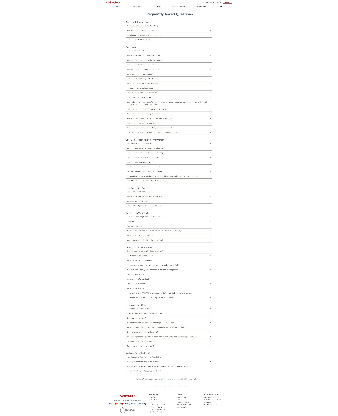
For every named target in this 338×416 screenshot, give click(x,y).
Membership (201, 6)
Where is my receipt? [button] (135, 288)
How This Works (155, 412)
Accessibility (182, 407)
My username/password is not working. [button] (142, 26)
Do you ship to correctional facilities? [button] (141, 341)
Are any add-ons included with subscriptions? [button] (145, 171)
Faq (178, 400)
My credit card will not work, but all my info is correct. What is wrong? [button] (154, 231)
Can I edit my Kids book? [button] (137, 192)
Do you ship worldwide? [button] (136, 318)
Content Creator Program (215, 400)
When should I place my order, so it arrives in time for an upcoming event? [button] (156, 327)
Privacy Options (155, 407)
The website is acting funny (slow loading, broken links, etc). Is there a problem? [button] (158, 366)
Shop (158, 6)
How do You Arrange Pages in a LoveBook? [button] (144, 371)
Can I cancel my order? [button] (136, 274)
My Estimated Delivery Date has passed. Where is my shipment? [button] (153, 270)
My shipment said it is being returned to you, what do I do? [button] (150, 323)
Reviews (152, 397)
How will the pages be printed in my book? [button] (144, 69)
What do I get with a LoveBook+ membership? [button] (145, 148)
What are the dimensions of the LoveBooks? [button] (144, 60)
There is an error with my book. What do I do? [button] (145, 251)
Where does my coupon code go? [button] (140, 235)
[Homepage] (113, 2)
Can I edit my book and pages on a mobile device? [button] (147, 109)
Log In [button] (219, 2)
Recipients (137, 6)
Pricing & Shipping (179, 6)
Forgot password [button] (184, 402)
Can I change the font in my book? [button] (140, 65)
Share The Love (210, 404)
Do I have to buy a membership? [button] (140, 144)
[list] (169, 31)
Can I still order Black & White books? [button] (142, 93)
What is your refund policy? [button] (138, 279)
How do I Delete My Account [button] (138, 40)
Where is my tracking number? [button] (139, 260)
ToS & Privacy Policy (157, 404)
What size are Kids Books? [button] (137, 201)
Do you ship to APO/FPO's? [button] (138, 309)
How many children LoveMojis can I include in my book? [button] (149, 119)
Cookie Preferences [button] (157, 409)
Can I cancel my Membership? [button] (139, 162)
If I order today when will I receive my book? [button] (144, 313)
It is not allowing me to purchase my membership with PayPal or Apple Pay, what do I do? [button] (163, 176)
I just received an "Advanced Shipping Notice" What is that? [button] (150, 298)
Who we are (154, 400)
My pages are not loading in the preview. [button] (143, 362)
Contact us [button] (181, 397)
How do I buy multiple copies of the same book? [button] (146, 217)
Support (221, 6)
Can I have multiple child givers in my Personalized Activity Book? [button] (153, 133)
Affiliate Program (211, 397)
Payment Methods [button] (134, 226)
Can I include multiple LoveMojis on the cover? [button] (145, 123)
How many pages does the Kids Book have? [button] (144, 196)
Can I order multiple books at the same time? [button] (145, 240)
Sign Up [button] (227, 2)
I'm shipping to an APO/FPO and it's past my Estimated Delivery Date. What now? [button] (159, 293)
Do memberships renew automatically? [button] (143, 157)
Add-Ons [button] (130, 221)
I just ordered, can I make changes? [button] (141, 256)
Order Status (208, 2)
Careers (207, 402)
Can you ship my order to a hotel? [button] (140, 346)
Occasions (116, 6)
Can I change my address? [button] (137, 284)
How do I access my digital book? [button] (140, 88)
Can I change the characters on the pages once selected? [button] (150, 128)
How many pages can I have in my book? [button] (143, 55)
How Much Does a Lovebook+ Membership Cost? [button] (146, 181)
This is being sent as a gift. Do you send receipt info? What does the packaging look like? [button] (162, 337)
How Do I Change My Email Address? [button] (142, 30)
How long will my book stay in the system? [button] (144, 35)
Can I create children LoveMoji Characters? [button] (144, 114)
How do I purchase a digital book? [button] (140, 79)
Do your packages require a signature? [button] (142, 332)
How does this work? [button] (135, 51)
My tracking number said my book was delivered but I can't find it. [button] (153, 265)
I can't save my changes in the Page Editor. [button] (144, 357)
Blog (151, 402)
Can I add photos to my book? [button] (139, 97)
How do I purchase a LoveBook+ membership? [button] (145, 153)
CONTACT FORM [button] (174, 379)
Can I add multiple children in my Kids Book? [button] (145, 206)
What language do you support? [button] (140, 74)
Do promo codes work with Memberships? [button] (144, 167)
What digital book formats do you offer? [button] (143, 83)
